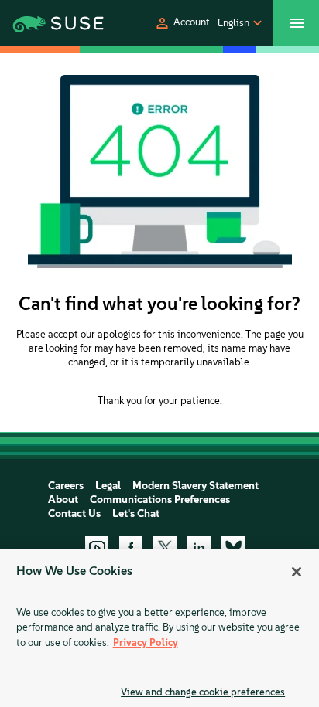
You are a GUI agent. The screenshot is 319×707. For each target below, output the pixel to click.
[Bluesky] (233, 547)
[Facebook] (130, 547)
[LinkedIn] (199, 547)
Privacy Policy (145, 642)
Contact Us (74, 513)
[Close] (297, 572)
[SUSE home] (44, 23)
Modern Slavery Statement (195, 485)
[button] (182, 23)
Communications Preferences (160, 499)
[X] (165, 547)
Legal (108, 485)
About (63, 499)
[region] (159, 628)
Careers (66, 485)
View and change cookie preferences (203, 692)
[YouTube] (96, 547)
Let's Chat (136, 513)
